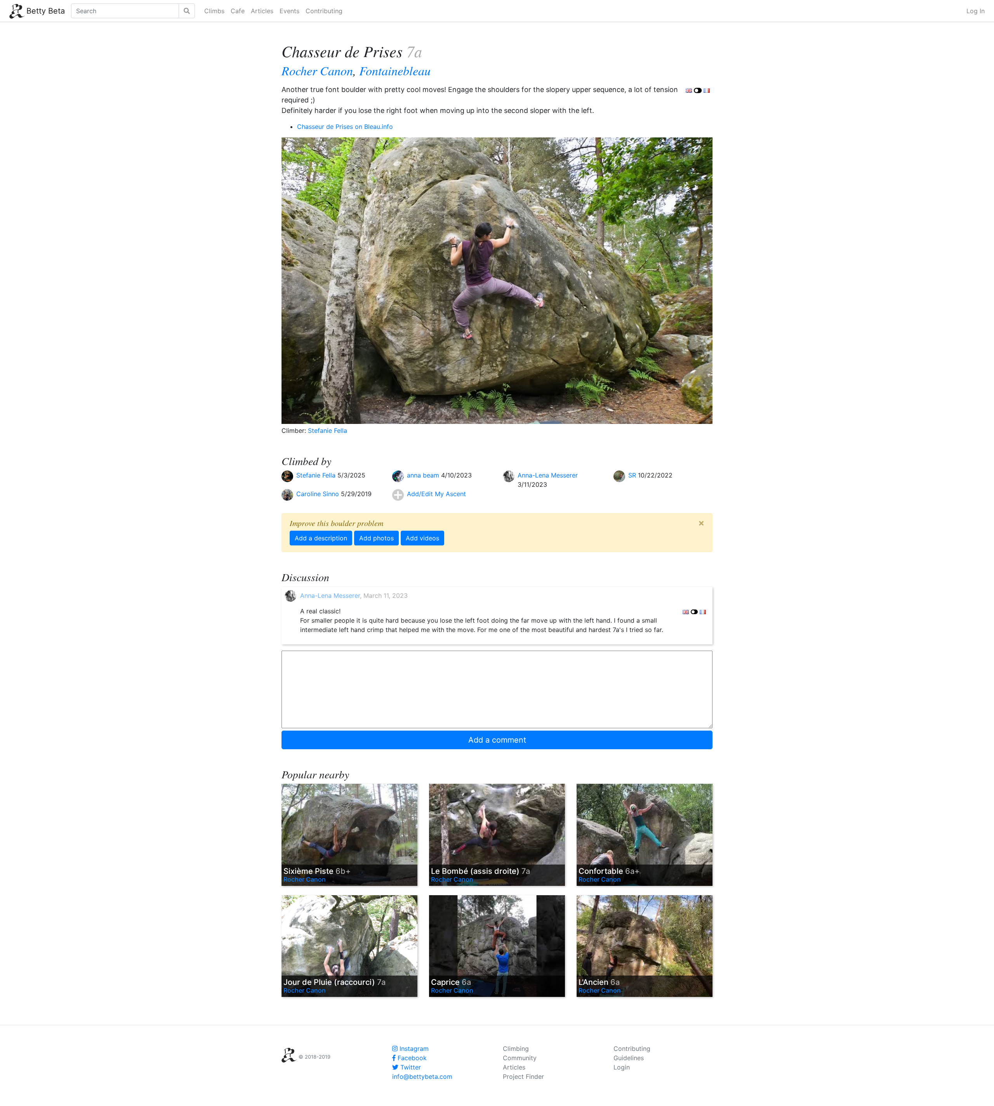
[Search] (187, 10)
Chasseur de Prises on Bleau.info (345, 126)
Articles (262, 11)
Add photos (376, 538)
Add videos (422, 538)
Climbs (214, 11)
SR (633, 475)
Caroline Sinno (318, 494)
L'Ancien (599, 982)
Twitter (409, 1067)
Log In (975, 11)
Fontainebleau (395, 70)
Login (621, 1067)
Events (289, 11)
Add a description (321, 538)
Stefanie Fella (327, 430)
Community (520, 1058)
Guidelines (628, 1058)
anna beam (424, 475)
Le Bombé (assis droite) (480, 871)
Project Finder (523, 1076)
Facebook (411, 1058)
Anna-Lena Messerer (548, 475)
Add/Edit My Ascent (436, 494)
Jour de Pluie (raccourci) (334, 982)
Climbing (516, 1048)
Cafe (238, 11)
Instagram (413, 1048)
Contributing (324, 11)
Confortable (609, 871)
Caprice (451, 982)
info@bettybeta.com (422, 1076)
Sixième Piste (317, 871)
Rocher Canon (317, 70)
